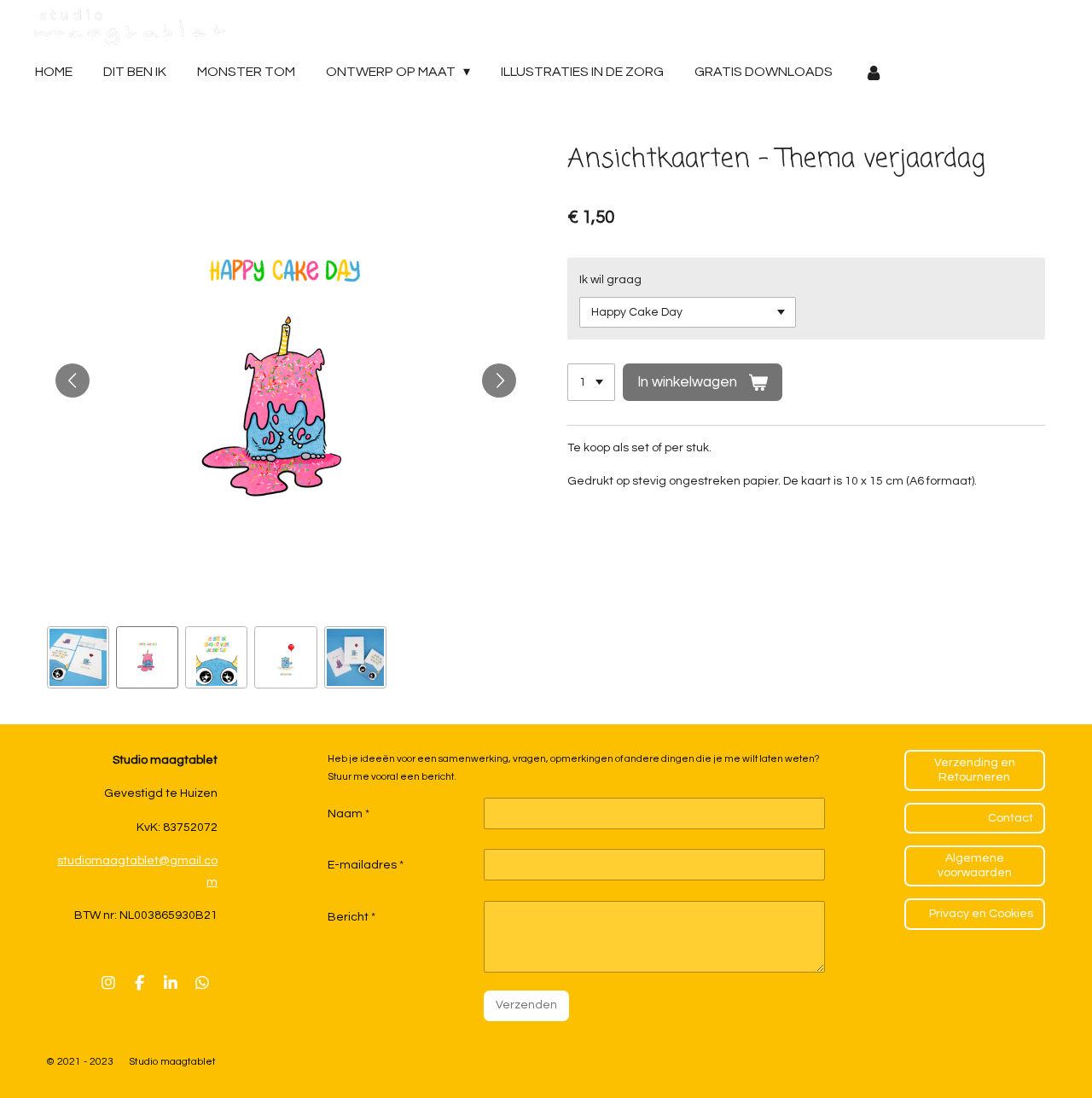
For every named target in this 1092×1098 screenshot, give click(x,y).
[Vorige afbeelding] (72, 380)
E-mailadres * (366, 865)
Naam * (348, 814)
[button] (78, 657)
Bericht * (351, 917)
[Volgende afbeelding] (499, 380)
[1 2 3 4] (591, 382)
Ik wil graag (610, 280)
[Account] (872, 72)
